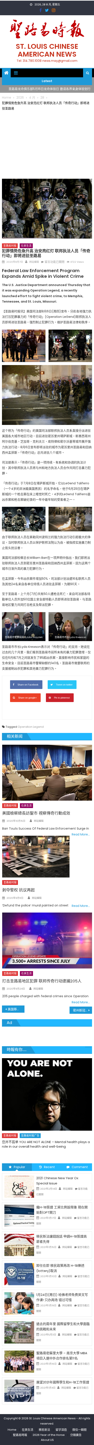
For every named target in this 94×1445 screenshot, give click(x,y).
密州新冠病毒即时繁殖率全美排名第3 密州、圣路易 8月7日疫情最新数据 (82, 1010)
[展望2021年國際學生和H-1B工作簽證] (19, 1390)
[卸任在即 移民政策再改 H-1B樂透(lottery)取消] (19, 1274)
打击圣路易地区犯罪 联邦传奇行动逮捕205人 (42, 981)
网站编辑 (34, 262)
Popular (19, 1167)
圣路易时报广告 (30, 1124)
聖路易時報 (20, 1435)
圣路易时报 (9, 246)
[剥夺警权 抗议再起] (36, 857)
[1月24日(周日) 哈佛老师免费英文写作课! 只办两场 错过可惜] (19, 1303)
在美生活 (26, 246)
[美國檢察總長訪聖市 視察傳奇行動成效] (47, 773)
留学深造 (61, 1430)
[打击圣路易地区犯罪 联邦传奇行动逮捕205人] (47, 940)
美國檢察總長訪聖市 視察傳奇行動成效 (36, 813)
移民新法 (44, 1430)
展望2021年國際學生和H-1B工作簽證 (62, 1382)
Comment (80, 1167)
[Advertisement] (47, 143)
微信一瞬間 (79, 1430)
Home (12, 1430)
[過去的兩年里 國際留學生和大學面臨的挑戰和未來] (19, 1332)
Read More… (81, 834)
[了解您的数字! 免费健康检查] (47, 1088)
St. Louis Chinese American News (47, 50)
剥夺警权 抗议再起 (18, 890)
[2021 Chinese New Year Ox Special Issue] (19, 1186)
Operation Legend (31, 727)
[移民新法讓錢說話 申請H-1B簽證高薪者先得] (19, 1245)
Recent (49, 1167)
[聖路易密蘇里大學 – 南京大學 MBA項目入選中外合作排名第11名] (19, 1361)
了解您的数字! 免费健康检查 (22, 1130)
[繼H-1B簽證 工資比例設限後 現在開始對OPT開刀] (19, 1215)
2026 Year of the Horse (49, 1435)
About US (47, 1440)
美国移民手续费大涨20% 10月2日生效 (16, 1009)
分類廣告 (76, 1435)
